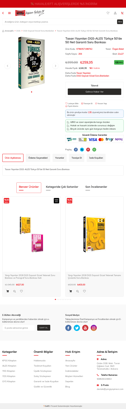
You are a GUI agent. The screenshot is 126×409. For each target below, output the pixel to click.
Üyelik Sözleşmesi (42, 371)
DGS (18, 31)
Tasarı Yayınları (84, 73)
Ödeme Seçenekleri (38, 157)
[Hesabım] (115, 13)
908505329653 (104, 379)
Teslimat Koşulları (42, 365)
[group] (31, 63)
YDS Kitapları (8, 376)
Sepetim (69, 381)
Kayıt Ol (44, 327)
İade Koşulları (96, 157)
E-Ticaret (53, 406)
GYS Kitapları (8, 381)
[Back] (3, 13)
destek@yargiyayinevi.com (110, 389)
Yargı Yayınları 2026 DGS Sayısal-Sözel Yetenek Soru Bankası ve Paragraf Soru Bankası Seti (30, 276)
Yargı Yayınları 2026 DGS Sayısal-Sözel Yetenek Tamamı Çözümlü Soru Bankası (94, 276)
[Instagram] (94, 328)
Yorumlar (59, 157)
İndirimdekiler (72, 371)
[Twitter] (77, 328)
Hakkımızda (39, 360)
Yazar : (115, 49)
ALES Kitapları (9, 365)
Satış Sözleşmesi (42, 376)
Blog (67, 386)
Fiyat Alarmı (72, 106)
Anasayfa (9, 31)
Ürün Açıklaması (13, 157)
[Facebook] (68, 328)
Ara (120, 21)
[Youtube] (85, 328)
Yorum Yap (102, 103)
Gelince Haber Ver (95, 91)
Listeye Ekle (73, 103)
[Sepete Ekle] (7, 291)
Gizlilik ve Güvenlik (43, 386)
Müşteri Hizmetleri (74, 376)
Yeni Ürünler (71, 365)
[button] (31, 91)
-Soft (46, 406)
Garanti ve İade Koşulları (46, 381)
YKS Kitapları (8, 371)
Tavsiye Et (88, 103)
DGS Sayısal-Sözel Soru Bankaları (38, 31)
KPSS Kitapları (9, 360)
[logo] (29, 13)
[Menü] (9, 13)
